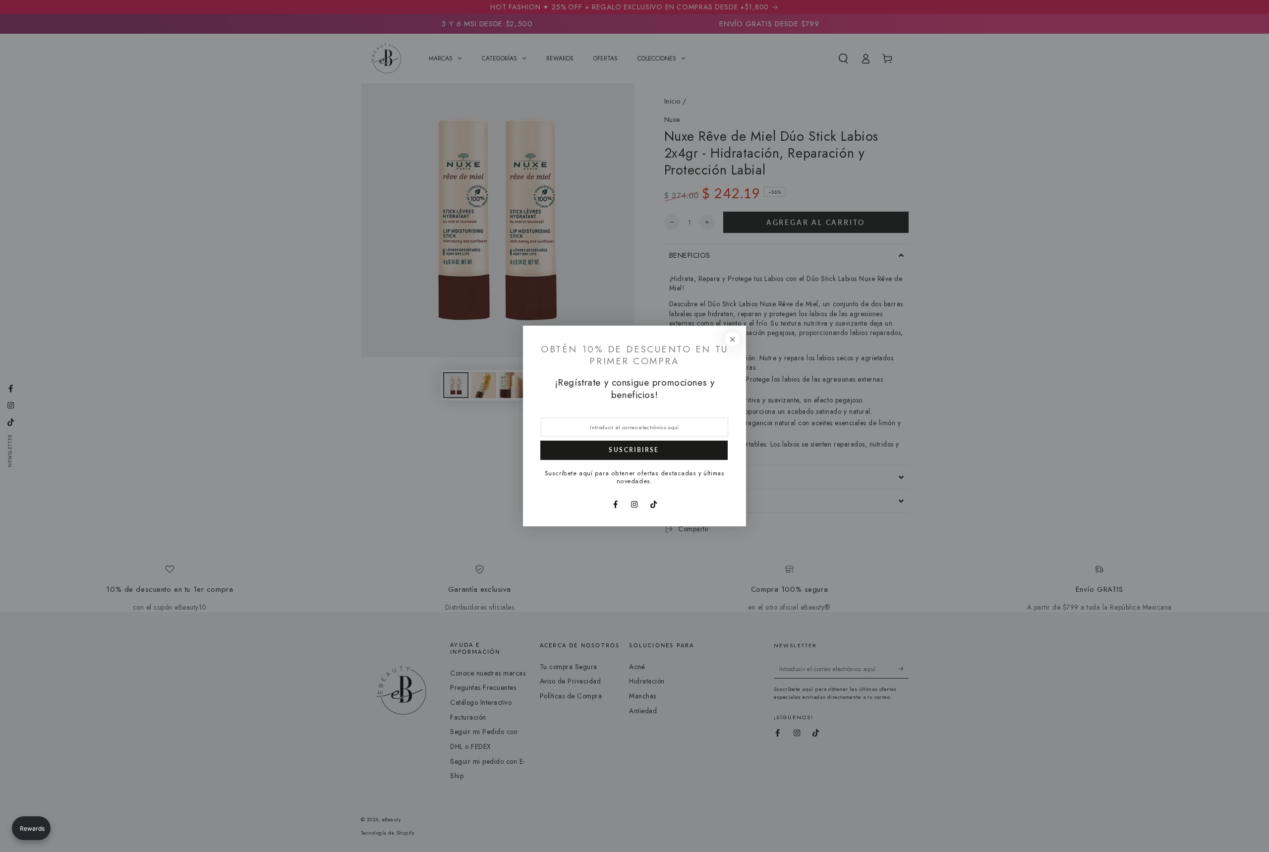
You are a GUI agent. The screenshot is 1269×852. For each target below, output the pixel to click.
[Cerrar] (732, 339)
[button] (31, 828)
